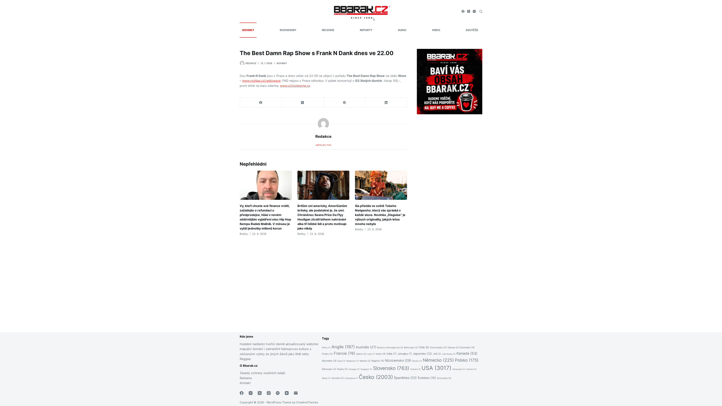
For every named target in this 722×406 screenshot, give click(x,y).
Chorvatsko (438, 347)
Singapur (366, 369)
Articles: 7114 (323, 145)
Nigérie (377, 360)
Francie (344, 353)
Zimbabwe (351, 378)
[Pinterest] (344, 102)
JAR (437, 353)
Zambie (337, 378)
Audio (402, 30)
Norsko (417, 361)
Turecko (415, 369)
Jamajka (404, 353)
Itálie (392, 353)
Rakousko (329, 369)
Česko (376, 377)
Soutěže (472, 30)
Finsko (327, 353)
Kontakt (245, 383)
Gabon (361, 354)
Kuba (341, 361)
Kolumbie (329, 360)
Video (436, 30)
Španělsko (405, 378)
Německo (438, 360)
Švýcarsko (444, 378)
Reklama (246, 378)
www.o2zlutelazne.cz (295, 86)
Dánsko (453, 347)
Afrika (326, 347)
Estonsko (467, 347)
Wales (326, 378)
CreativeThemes (307, 402)
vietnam (471, 369)
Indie (371, 354)
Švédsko (427, 378)
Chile (424, 347)
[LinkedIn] (386, 102)
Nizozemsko (398, 360)
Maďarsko (352, 361)
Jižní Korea (449, 354)
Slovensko (391, 368)
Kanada (467, 353)
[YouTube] (287, 393)
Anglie (343, 346)
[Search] (480, 11)
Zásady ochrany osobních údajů (262, 373)
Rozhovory (288, 30)
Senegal (354, 369)
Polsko (467, 360)
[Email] (296, 393)
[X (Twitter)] (468, 11)
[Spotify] (278, 393)
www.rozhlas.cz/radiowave (261, 81)
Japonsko (422, 353)
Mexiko (365, 361)
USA (436, 368)
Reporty (366, 30)
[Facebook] (463, 11)
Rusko (342, 369)
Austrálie (366, 347)
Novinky (248, 30)
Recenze (328, 30)
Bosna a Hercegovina (390, 347)
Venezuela (458, 369)
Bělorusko (411, 347)
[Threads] (269, 393)
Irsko (381, 353)
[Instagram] (474, 11)
